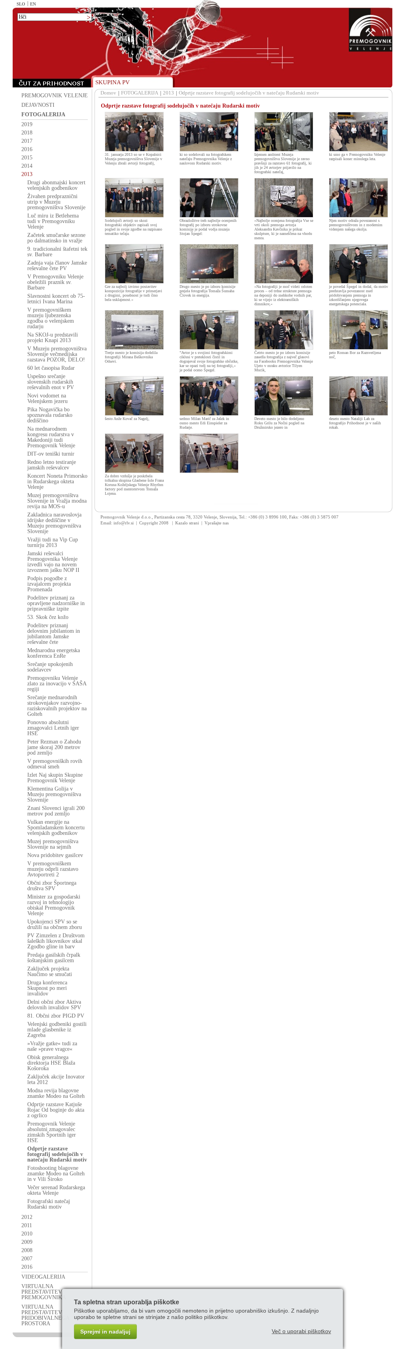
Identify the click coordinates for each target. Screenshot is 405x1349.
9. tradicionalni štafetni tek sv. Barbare (57, 251)
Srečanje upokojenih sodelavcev (50, 667)
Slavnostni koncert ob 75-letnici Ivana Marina (56, 299)
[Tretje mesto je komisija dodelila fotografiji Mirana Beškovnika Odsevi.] (134, 348)
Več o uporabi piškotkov (301, 1331)
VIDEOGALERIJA (43, 1277)
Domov (108, 93)
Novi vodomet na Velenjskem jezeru (47, 398)
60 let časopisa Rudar (51, 368)
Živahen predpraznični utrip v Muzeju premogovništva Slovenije (56, 201)
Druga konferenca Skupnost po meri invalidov (47, 988)
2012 (26, 1217)
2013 (26, 174)
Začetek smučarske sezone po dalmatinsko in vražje (56, 238)
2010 (26, 1234)
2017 (26, 141)
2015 (26, 158)
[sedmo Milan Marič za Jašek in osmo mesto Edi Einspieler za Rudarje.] (209, 414)
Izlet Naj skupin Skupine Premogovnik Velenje (55, 777)
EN (33, 4)
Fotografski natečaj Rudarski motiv (48, 1204)
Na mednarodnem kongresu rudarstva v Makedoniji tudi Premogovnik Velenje (51, 437)
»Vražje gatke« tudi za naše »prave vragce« (52, 1046)
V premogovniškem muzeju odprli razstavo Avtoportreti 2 (52, 869)
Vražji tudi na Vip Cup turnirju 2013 (52, 542)
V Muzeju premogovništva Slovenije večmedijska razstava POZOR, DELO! (57, 354)
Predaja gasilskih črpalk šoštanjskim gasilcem (53, 957)
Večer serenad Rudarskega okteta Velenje (56, 1190)
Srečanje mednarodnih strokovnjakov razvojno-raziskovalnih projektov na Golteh (57, 705)
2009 (26, 1242)
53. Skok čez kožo (47, 617)
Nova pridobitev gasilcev (55, 855)
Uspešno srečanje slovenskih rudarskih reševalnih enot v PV (50, 381)
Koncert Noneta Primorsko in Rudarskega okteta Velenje (57, 481)
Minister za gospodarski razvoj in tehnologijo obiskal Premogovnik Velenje (53, 905)
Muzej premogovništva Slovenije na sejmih (52, 844)
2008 (26, 1250)
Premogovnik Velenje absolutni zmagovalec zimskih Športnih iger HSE (51, 1132)
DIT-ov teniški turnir (50, 454)
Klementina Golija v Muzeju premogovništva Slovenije (54, 794)
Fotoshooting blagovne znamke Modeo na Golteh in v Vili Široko (56, 1173)
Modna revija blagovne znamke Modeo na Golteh (56, 1093)
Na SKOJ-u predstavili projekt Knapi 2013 (52, 337)
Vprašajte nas (216, 522)
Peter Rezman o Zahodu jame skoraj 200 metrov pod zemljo (54, 747)
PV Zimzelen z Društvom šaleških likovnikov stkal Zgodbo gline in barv (56, 941)
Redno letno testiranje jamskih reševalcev (51, 465)
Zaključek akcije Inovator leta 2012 (56, 1079)
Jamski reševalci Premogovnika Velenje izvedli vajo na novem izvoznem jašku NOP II (53, 562)
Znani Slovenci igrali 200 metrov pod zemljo (56, 811)
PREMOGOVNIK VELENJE (54, 95)
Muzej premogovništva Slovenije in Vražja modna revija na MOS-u (57, 500)
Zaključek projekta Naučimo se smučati (49, 971)
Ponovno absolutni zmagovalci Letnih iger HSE (53, 727)
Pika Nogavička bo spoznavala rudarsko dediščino (49, 415)
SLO (21, 4)
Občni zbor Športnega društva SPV (51, 885)
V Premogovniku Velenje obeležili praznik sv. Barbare (55, 282)
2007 (26, 1259)
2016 (26, 149)
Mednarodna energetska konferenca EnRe (53, 653)
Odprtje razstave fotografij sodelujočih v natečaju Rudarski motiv (57, 1154)
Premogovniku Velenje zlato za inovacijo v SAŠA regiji (56, 683)
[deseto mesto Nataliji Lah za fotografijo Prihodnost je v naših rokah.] (358, 414)
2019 (26, 124)
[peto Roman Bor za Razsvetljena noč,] (358, 348)
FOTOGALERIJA (43, 114)
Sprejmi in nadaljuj (105, 1331)
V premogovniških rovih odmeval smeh (54, 764)
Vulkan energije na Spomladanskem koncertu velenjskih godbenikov (56, 827)
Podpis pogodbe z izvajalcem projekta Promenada (49, 583)
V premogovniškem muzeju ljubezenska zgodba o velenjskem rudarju (50, 318)
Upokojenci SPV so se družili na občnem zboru (54, 924)
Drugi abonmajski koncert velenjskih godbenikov (56, 185)
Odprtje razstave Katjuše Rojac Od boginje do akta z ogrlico (55, 1109)
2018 (26, 133)
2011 (26, 1225)
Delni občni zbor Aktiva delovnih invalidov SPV (54, 1004)
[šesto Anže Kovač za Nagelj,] (134, 414)
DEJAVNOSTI (38, 105)
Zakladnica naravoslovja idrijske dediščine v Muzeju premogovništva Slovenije (54, 523)
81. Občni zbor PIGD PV (55, 1016)
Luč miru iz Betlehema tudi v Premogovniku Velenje (53, 221)
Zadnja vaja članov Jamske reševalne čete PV (57, 265)
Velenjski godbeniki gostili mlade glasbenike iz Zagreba (57, 1029)
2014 (26, 166)
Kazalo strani (187, 522)
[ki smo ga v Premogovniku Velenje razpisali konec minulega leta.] (358, 150)
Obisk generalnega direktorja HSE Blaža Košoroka (51, 1062)
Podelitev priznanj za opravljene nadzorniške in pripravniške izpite (56, 603)
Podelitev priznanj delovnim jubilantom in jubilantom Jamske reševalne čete (53, 633)
